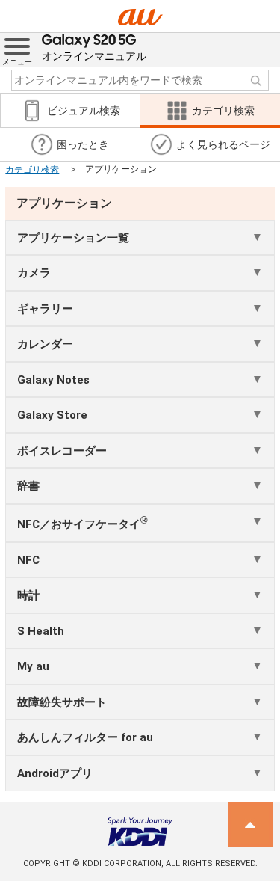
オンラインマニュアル (94, 56)
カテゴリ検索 (32, 169)
